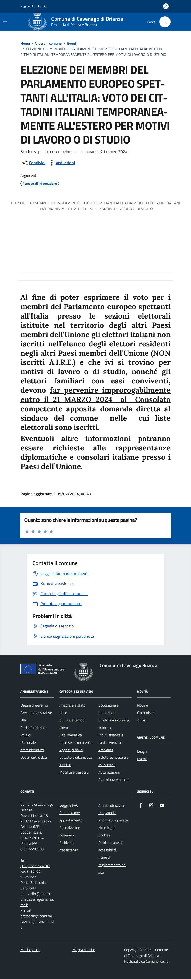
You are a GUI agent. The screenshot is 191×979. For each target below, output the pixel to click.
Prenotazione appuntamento (70, 816)
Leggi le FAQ (69, 805)
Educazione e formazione (108, 708)
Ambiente (105, 750)
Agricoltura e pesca (113, 779)
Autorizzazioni (109, 772)
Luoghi (142, 751)
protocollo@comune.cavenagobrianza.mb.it (37, 921)
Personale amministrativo (32, 746)
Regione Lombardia (33, 6)
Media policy (30, 949)
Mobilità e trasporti (74, 772)
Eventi (72, 43)
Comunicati (145, 712)
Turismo (65, 765)
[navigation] (5, 21)
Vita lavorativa (70, 735)
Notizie (142, 705)
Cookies (104, 835)
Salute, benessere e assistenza (113, 761)
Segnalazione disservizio (69, 831)
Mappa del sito (83, 949)
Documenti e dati (33, 757)
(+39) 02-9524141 (35, 865)
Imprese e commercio (75, 742)
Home (25, 43)
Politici (25, 735)
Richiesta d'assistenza (68, 846)
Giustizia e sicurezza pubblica (113, 723)
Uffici (24, 720)
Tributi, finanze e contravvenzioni (110, 738)
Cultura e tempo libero (71, 723)
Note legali (106, 827)
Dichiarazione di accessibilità (110, 846)
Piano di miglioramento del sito (112, 865)
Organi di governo (34, 705)
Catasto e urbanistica (75, 757)
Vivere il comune (48, 43)
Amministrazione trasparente (111, 808)
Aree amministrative (36, 712)
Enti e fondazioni (33, 727)
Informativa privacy (113, 820)
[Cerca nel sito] (165, 21)
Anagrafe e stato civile (72, 708)
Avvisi (141, 720)
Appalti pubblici (71, 750)
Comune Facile (157, 961)
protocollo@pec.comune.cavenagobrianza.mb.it (37, 899)
